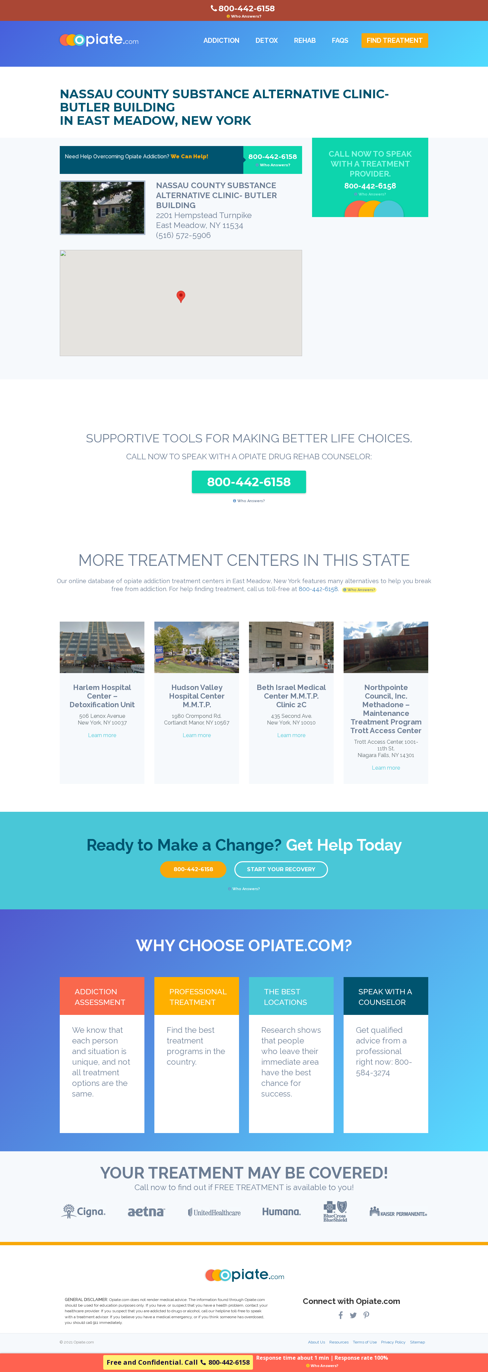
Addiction (221, 40)
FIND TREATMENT (395, 40)
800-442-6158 (272, 160)
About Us (316, 1342)
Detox (267, 40)
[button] (181, 297)
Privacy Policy (393, 1342)
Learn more (102, 735)
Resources (339, 1342)
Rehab (305, 40)
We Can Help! (189, 156)
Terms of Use (365, 1342)
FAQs (340, 40)
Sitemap (417, 1342)
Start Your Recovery (281, 869)
